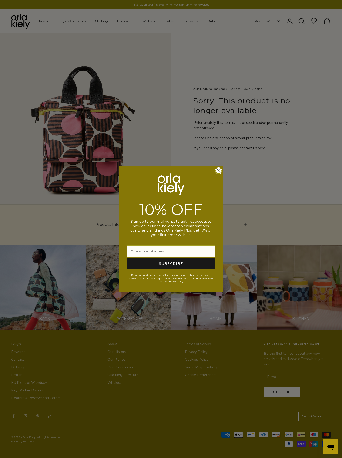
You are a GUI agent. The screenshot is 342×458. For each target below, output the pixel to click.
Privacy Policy (175, 281)
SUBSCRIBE (171, 264)
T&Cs (161, 281)
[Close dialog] (218, 171)
